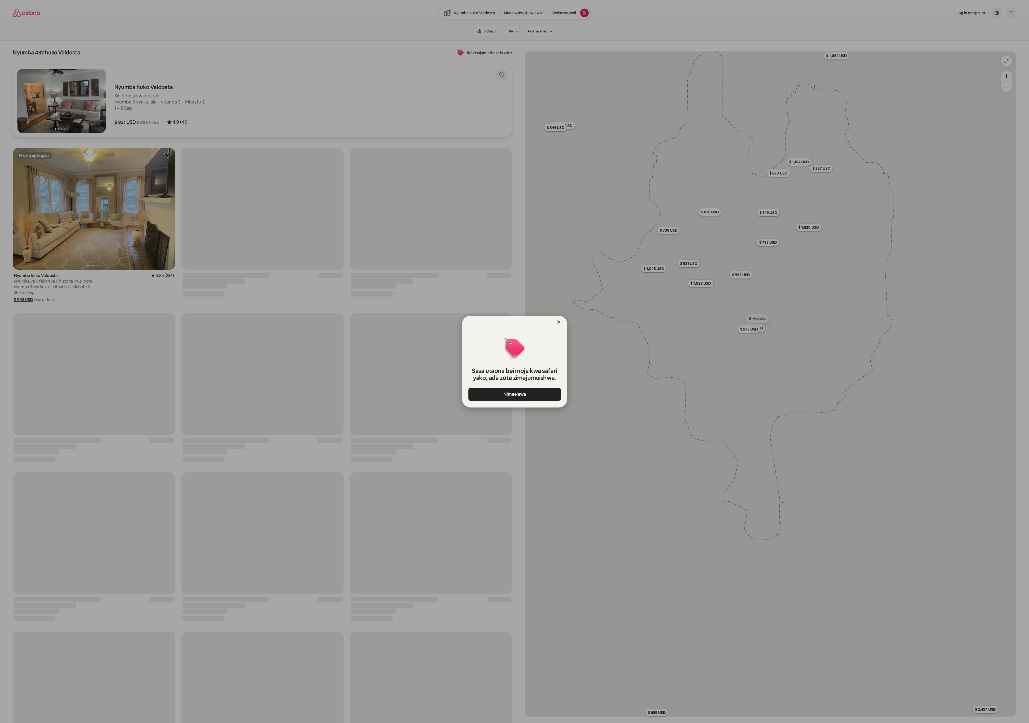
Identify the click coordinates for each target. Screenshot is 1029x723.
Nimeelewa (514, 394)
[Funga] (559, 322)
